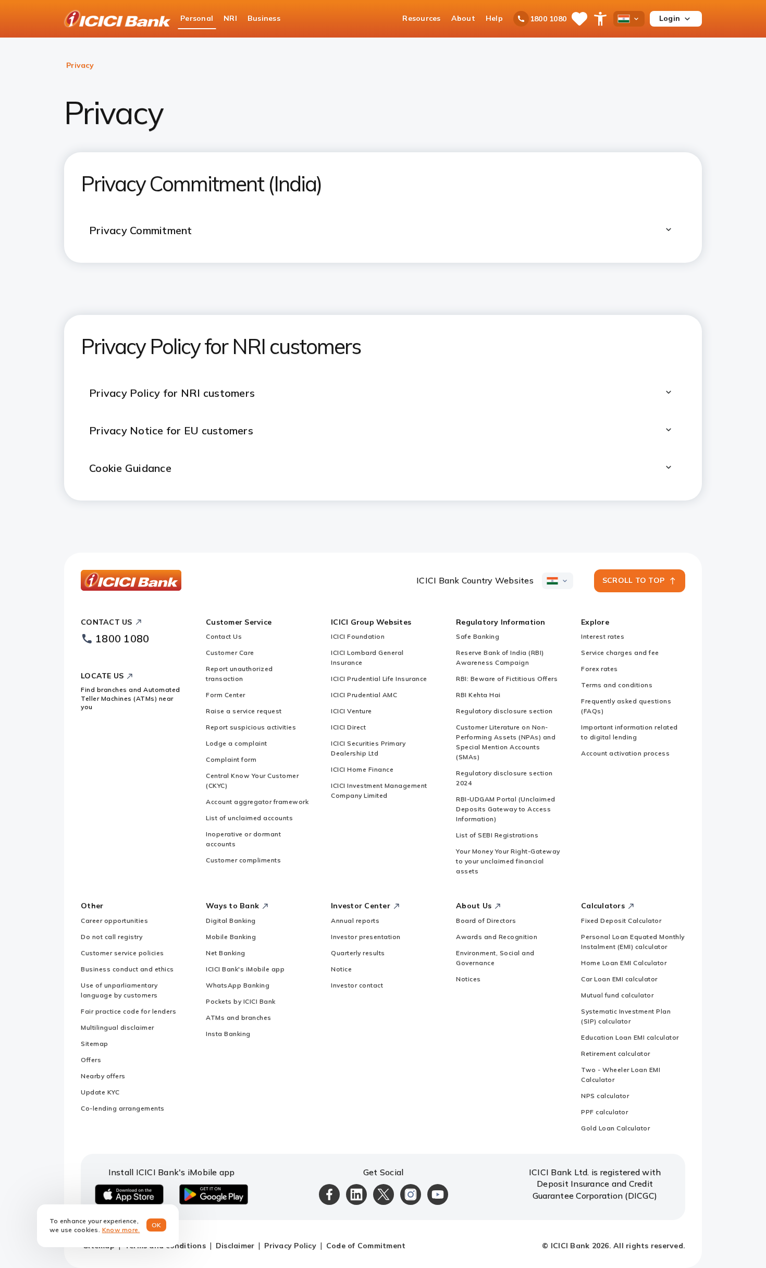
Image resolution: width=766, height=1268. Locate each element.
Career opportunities (114, 920)
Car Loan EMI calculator (619, 979)
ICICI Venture (351, 711)
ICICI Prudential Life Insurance (379, 678)
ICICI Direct (348, 727)
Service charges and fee (620, 652)
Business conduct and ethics (127, 969)
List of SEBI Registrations (497, 835)
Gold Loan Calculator (615, 1128)
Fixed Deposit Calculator (621, 920)
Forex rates (599, 669)
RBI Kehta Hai (478, 695)
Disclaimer (235, 1245)
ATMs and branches (238, 1017)
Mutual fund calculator (617, 995)
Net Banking (225, 953)
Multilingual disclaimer (117, 1027)
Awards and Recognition (496, 937)
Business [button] (264, 18)
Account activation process (625, 753)
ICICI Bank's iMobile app (245, 969)
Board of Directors (486, 920)
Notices (468, 979)
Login (669, 18)
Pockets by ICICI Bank (241, 1001)
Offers (91, 1060)
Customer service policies (122, 953)
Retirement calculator (615, 1053)
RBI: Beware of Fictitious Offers (507, 678)
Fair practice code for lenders (128, 1011)
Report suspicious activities (251, 727)
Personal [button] (196, 18)
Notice (341, 969)
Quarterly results (358, 953)
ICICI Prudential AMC (364, 695)
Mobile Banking (231, 937)
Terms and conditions (616, 685)
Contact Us (224, 636)
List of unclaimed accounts (249, 818)
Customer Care (230, 652)
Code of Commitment (366, 1245)
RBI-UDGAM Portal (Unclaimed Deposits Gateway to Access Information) (505, 809)
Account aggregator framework (257, 802)
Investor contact (357, 985)
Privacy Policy (290, 1245)
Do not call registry (111, 937)
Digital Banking (231, 920)
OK (157, 1225)
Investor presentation (366, 937)
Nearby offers (103, 1076)
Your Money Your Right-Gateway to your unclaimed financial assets (508, 861)
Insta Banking (228, 1034)
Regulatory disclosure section (504, 711)
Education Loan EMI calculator (630, 1037)
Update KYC (100, 1092)
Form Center (225, 695)
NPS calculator (605, 1096)
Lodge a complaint (236, 743)
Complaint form (231, 759)
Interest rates (602, 636)
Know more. (121, 1230)
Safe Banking (477, 636)
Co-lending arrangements (123, 1108)
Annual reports (355, 920)
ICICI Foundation (358, 636)
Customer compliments (243, 860)
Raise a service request (244, 711)
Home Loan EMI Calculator (623, 963)
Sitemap (94, 1043)
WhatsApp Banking (237, 985)
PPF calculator (604, 1112)
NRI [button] (230, 18)
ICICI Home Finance (362, 769)
